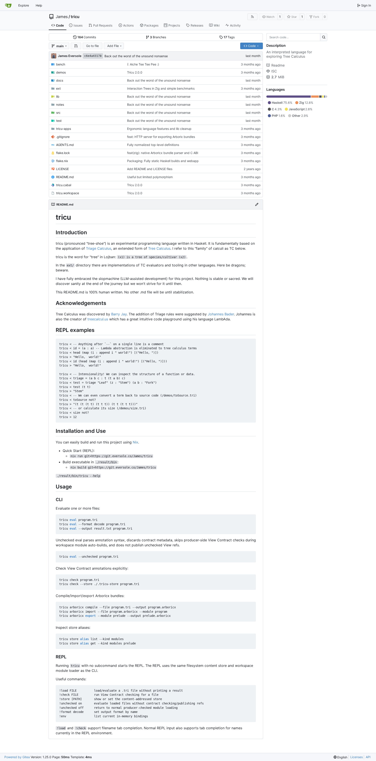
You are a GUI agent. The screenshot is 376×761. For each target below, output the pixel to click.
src (58, 112)
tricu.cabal (63, 185)
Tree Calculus (159, 248)
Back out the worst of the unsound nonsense (136, 56)
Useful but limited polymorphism (150, 177)
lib (57, 96)
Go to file (92, 46)
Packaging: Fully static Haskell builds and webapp (163, 161)
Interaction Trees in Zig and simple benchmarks (161, 88)
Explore (23, 5)
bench (60, 64)
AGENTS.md (65, 145)
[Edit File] (256, 204)
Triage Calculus (98, 248)
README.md (65, 177)
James (62, 17)
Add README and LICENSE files (149, 169)
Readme (278, 65)
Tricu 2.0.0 (134, 72)
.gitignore (63, 137)
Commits (86, 37)
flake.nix (62, 161)
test (59, 120)
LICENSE (62, 169)
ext (58, 88)
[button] (76, 46)
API (368, 757)
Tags (229, 37)
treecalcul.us (97, 319)
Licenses (356, 757)
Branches (158, 37)
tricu (75, 17)
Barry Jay (119, 314)
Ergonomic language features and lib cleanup (159, 128)
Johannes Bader (221, 314)
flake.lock (63, 153)
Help (39, 5)
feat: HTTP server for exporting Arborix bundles (161, 137)
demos (61, 72)
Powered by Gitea (17, 757)
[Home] (8, 5)
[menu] (340, 757)
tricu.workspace (67, 193)
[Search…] (323, 37)
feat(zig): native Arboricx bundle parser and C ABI (162, 153)
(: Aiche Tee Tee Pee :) (143, 64)
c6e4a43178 (93, 55)
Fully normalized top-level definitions (153, 145)
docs (59, 80)
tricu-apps (63, 128)
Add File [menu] (113, 46)
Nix (135, 442)
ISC (274, 71)
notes (60, 104)
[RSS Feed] (252, 16)
